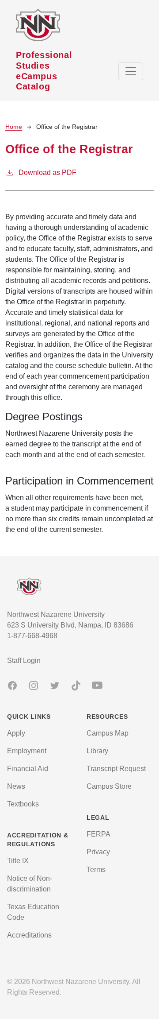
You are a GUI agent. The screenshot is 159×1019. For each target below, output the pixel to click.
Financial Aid (27, 768)
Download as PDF (47, 172)
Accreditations (29, 935)
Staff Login (24, 660)
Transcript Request (116, 768)
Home (13, 126)
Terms (96, 869)
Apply (16, 733)
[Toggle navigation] (130, 71)
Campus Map (108, 733)
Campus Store (109, 786)
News (16, 786)
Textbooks (23, 804)
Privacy (98, 852)
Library (97, 751)
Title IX (18, 860)
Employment (26, 751)
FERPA (98, 834)
